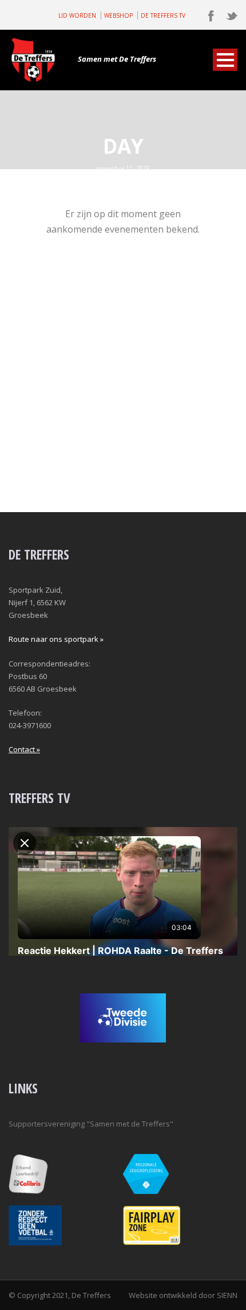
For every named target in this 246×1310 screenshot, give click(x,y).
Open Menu (225, 60)
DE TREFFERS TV (163, 15)
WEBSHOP (118, 15)
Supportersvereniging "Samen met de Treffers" (91, 1124)
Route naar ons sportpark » (56, 639)
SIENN (227, 1295)
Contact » (24, 749)
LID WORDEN (77, 15)
